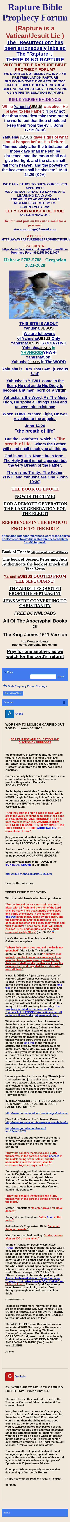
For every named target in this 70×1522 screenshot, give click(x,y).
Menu (10, 672)
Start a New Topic (13, 693)
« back (7, 1512)
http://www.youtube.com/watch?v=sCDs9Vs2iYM (25, 1130)
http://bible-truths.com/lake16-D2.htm (28, 873)
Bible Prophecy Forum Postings (27, 686)
